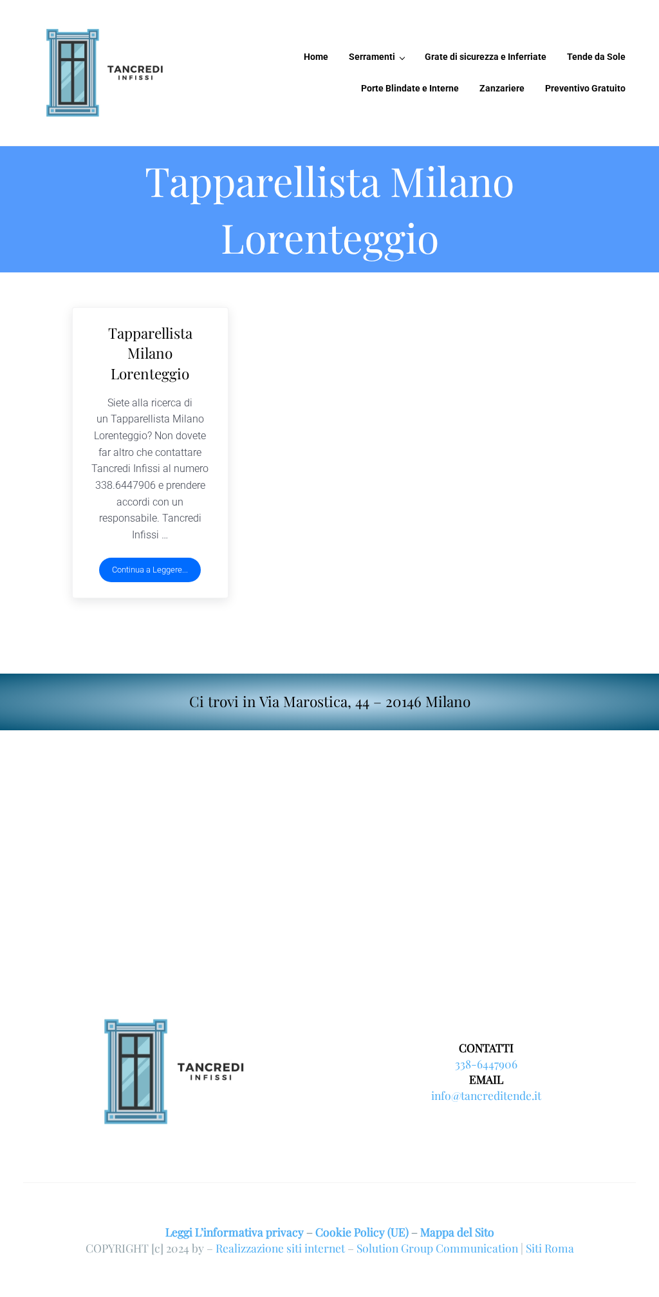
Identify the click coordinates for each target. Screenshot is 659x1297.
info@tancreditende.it (486, 1095)
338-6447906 (486, 1063)
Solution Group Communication (437, 1247)
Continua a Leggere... (156, 572)
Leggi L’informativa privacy (234, 1231)
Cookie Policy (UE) (362, 1231)
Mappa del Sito (457, 1231)
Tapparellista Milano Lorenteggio (150, 353)
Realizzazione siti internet (280, 1247)
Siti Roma (550, 1247)
